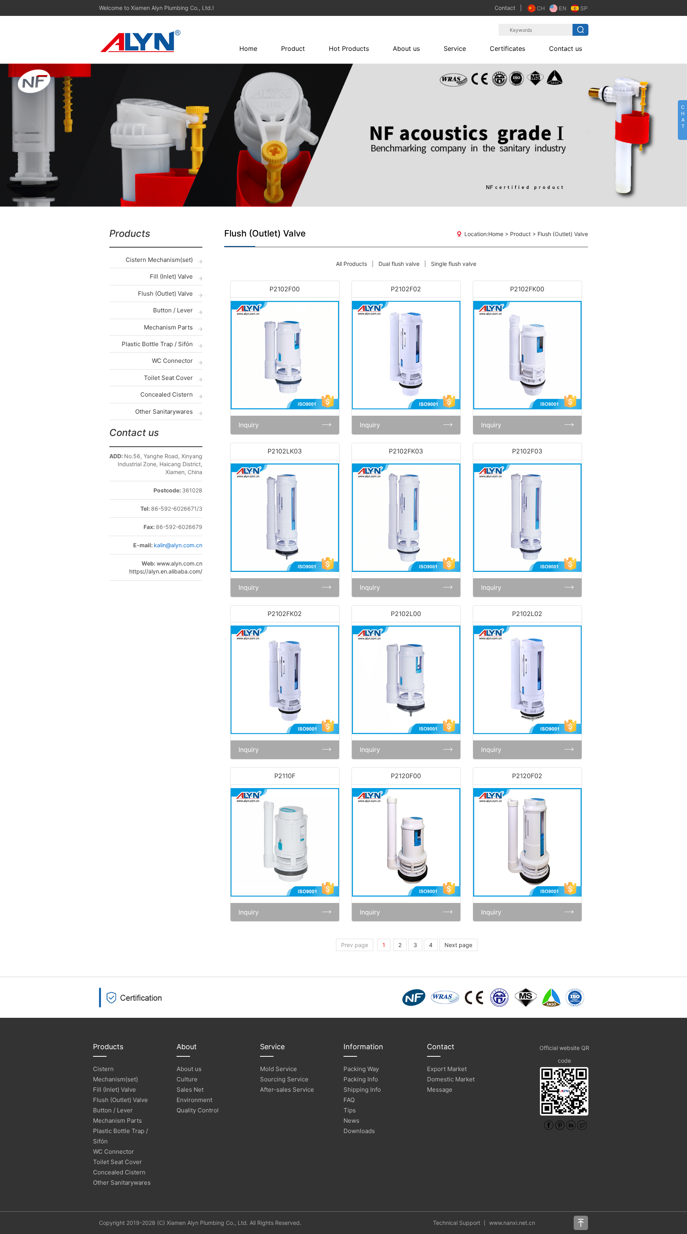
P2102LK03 (285, 451)
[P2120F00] (406, 842)
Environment (194, 1100)
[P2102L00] (406, 680)
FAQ (349, 1100)
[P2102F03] (527, 517)
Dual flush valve (398, 263)
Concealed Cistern (166, 394)
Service (455, 48)
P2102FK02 (285, 614)
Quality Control (198, 1110)
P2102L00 (406, 614)
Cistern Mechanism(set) (159, 259)
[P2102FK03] (406, 517)
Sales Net (190, 1089)
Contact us (565, 48)
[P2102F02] (406, 355)
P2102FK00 (527, 289)
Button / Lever (173, 310)
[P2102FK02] (285, 680)
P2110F (284, 776)
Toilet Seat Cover (168, 378)
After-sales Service (287, 1089)
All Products (351, 263)
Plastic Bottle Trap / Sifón (157, 344)
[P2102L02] (527, 680)
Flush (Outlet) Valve (165, 293)
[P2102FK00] (527, 355)
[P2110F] (285, 842)
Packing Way (361, 1069)
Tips (350, 1110)
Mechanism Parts (168, 327)
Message (439, 1089)
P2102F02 (406, 289)
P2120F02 (527, 776)
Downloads (359, 1131)
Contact (505, 7)
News (351, 1120)
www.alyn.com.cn (179, 563)
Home (248, 48)
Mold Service (278, 1069)
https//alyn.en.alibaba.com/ (165, 571)
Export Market (447, 1069)
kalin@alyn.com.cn (178, 545)
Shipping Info (362, 1089)
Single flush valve (453, 263)
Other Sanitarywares (164, 411)
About (187, 1046)
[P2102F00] (285, 355)
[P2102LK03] (285, 517)
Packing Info (361, 1079)
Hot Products (349, 48)
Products (108, 1046)
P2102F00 (285, 289)
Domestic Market (451, 1079)
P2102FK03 (406, 451)
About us (406, 48)
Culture (187, 1079)
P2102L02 (527, 614)
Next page (458, 944)
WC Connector (172, 360)
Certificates (507, 48)
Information (363, 1046)
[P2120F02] (527, 842)
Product (293, 48)
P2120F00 (406, 776)
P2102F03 (527, 451)
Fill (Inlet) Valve (171, 276)
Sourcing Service (284, 1079)
